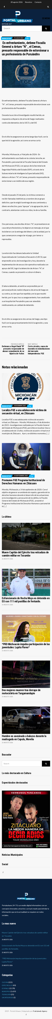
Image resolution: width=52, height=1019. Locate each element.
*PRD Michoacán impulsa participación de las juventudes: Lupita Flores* (26, 646)
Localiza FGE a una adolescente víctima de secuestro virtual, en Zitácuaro (24, 412)
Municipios (6, 38)
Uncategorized (7, 997)
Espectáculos (7, 985)
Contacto (38, 2)
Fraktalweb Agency (40, 1011)
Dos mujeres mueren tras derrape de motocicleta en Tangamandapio (21, 692)
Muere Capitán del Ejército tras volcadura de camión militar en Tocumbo (25, 554)
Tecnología (6, 994)
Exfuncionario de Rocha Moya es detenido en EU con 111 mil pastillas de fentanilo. (26, 600)
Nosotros (28, 2)
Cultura (5, 982)
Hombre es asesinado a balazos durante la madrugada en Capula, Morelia (24, 737)
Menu (47, 18)
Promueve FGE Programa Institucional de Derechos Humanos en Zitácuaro (23, 482)
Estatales (5, 988)
